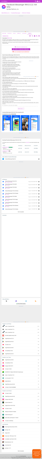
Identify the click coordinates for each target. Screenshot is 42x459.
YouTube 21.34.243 (8, 393)
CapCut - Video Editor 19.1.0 (9, 329)
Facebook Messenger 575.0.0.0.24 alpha (11, 209)
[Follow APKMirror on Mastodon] (16, 301)
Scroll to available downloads (22, 49)
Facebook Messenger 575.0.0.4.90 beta (11, 202)
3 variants (7, 194)
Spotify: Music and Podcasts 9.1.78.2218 (11, 417)
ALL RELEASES (24, 33)
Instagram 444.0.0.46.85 (9, 399)
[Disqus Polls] (21, 230)
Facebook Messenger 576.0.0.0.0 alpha (11, 199)
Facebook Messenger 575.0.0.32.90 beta (11, 190)
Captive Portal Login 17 (9, 414)
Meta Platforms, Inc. (13, 9)
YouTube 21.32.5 (8, 344)
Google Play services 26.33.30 (10, 396)
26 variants (8, 185)
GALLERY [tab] (14, 33)
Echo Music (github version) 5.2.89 (10, 335)
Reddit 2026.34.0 (8, 381)
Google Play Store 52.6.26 (9, 341)
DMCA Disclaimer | (31, 457)
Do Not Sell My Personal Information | (22, 457)
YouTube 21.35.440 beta (9, 420)
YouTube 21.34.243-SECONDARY (10, 387)
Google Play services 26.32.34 (10, 384)
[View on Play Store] (34, 36)
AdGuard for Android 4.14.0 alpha (10, 411)
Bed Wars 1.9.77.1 (8, 448)
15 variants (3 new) (9, 182)
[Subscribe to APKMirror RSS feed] (35, 301)
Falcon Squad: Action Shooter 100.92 (11, 426)
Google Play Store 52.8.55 (9, 347)
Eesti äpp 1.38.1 (7, 429)
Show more (20, 108)
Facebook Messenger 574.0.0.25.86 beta (11, 205)
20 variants (8, 197)
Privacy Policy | (13, 457)
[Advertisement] (21, 23)
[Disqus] (21, 256)
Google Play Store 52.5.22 (9, 353)
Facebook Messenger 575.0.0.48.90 (11, 184)
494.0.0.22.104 (6, 147)
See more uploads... (21, 211)
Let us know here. (23, 456)
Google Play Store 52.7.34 (9, 338)
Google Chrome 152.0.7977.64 (10, 405)
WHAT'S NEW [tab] (4, 33)
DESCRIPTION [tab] (9, 33)
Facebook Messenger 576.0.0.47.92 (11, 181)
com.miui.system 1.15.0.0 (9, 378)
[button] (30, 36)
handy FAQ (27, 142)
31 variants (8, 188)
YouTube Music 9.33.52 (9, 350)
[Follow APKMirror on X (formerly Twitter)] (6, 301)
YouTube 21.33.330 (8, 408)
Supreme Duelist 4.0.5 (8, 402)
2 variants (7, 206)
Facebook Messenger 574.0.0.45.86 (11, 187)
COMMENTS (29, 33)
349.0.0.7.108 (9, 38)
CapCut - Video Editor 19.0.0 (9, 332)
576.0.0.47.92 (13, 114)
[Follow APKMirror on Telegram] (25, 301)
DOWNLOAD (19, 33)
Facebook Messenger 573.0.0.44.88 (11, 196)
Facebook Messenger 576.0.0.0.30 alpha (11, 193)
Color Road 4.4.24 (8, 445)
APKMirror (5, 1)
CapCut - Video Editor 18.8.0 (9, 326)
